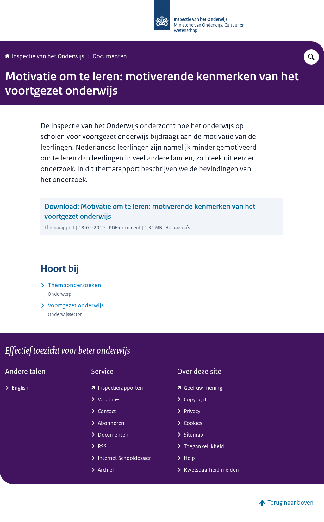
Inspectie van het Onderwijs (47, 56)
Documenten (109, 56)
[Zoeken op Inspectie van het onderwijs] (311, 57)
